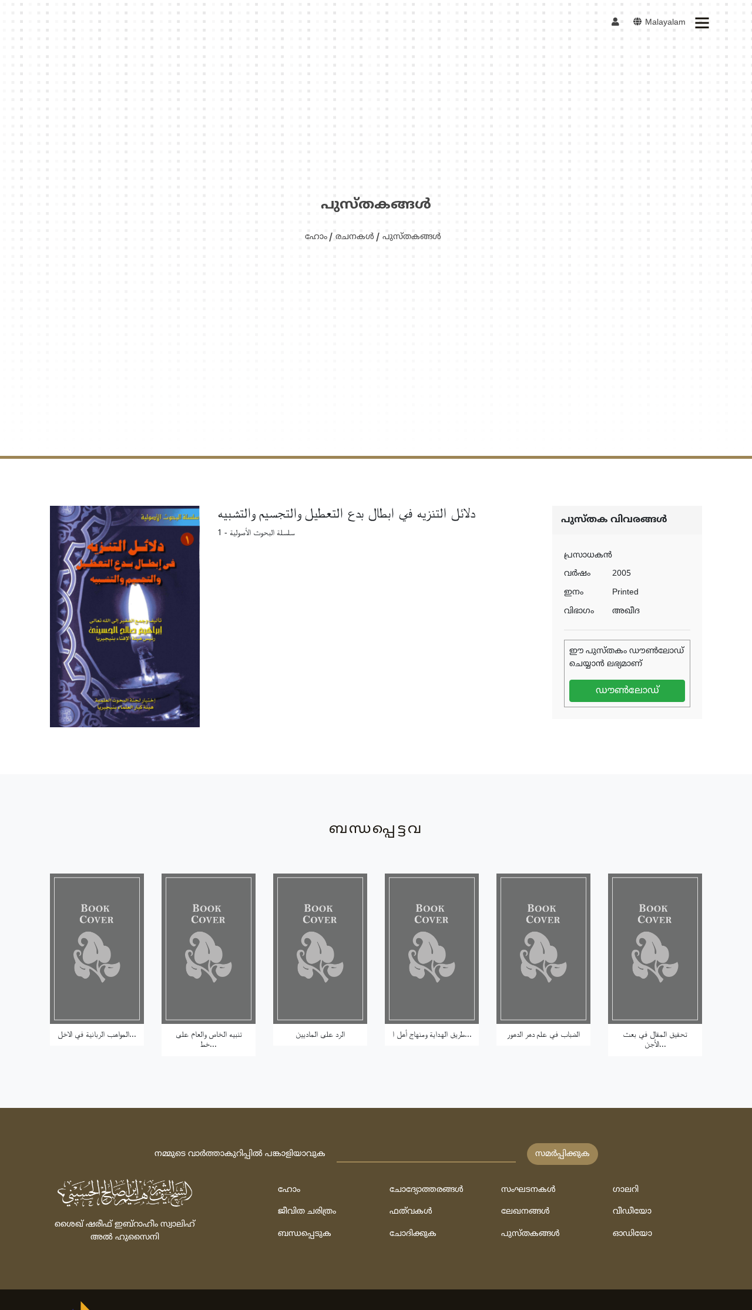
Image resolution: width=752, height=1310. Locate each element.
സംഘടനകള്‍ (528, 1189)
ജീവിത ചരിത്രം (307, 1211)
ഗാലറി (626, 1189)
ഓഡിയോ (632, 1234)
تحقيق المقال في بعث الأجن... (655, 1039)
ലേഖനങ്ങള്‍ (525, 1211)
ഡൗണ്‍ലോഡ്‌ (627, 691)
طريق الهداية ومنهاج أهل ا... (432, 1034)
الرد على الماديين (320, 1034)
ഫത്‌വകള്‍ (411, 1211)
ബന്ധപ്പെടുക (304, 1234)
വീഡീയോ (632, 1211)
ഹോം (316, 237)
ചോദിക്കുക (413, 1234)
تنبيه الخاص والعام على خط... (209, 1039)
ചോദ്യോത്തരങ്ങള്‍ (427, 1189)
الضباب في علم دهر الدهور (543, 1034)
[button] (702, 23)
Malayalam (664, 22)
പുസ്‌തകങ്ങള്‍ (411, 237)
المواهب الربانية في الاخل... (97, 1034)
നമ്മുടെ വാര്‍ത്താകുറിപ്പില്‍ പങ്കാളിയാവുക (240, 1154)
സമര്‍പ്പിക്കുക (562, 1154)
